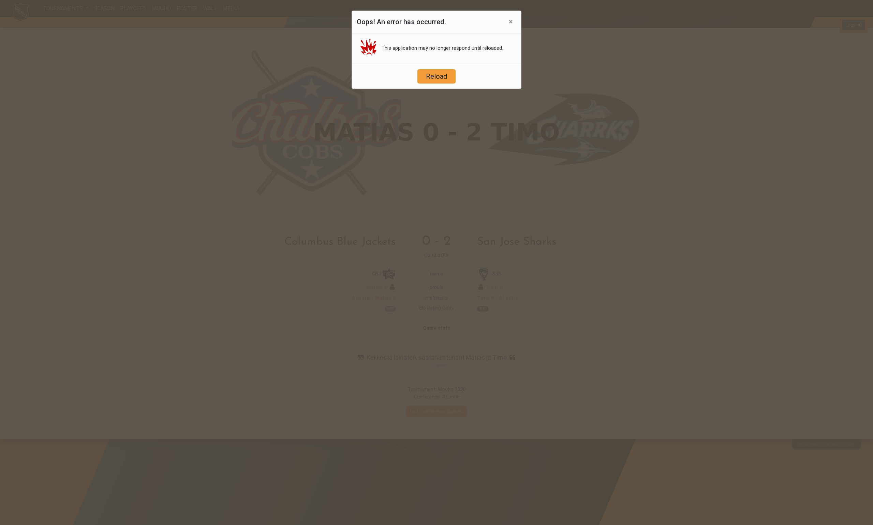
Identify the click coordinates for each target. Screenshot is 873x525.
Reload (436, 76)
